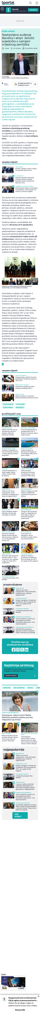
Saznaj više (20, 1010)
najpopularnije (13, 749)
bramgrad (20, 407)
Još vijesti (18, 815)
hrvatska (6, 687)
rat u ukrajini (19, 687)
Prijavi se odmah (11, 675)
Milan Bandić (8, 404)
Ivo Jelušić (20, 404)
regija (30, 687)
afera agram (8, 407)
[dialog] (20, 1004)
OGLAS (20, 21)
